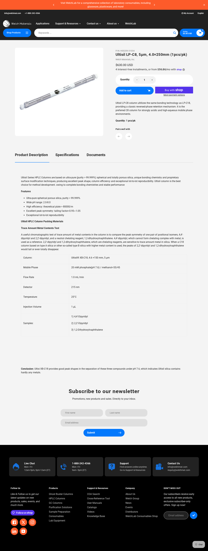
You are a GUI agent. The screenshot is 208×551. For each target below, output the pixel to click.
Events (129, 507)
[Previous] (53, 4)
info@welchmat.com (12, 13)
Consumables (56, 516)
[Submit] (193, 515)
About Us (130, 494)
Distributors (131, 511)
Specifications (67, 155)
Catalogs (92, 507)
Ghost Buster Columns (61, 494)
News (128, 502)
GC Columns (55, 502)
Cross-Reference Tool (98, 498)
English (201, 13)
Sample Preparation (59, 511)
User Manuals (94, 502)
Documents (96, 155)
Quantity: (125, 79)
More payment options (174, 95)
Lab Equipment (57, 520)
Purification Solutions (60, 507)
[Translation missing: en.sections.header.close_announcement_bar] (204, 4)
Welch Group (132, 498)
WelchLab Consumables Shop (141, 516)
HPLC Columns (57, 498)
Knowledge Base (96, 516)
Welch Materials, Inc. (125, 59)
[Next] (154, 4)
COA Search (93, 494)
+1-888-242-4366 (32, 13)
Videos (90, 511)
